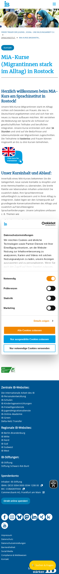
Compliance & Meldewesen (13, 555)
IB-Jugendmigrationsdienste (16, 410)
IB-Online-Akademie (11, 414)
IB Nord (5, 440)
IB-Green (6, 417)
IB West (5, 450)
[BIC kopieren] (23, 489)
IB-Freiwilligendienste (12, 407)
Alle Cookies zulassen (29, 330)
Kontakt (8, 47)
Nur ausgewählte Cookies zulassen (29, 339)
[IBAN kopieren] (42, 485)
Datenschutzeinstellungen (13, 543)
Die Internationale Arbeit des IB (17, 392)
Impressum (6, 535)
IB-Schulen (7, 399)
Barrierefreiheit (8, 547)
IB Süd (4, 443)
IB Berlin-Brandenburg (13, 432)
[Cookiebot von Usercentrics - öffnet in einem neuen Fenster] (42, 224)
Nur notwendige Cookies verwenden (30, 348)
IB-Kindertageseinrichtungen (16, 403)
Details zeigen (41, 320)
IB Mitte (5, 436)
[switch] (50, 288)
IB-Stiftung (6, 462)
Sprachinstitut (8, 37)
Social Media (7, 551)
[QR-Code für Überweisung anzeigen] (44, 492)
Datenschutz (7, 539)
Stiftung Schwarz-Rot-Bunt (15, 466)
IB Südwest (7, 447)
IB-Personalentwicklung (13, 396)
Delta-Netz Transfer (11, 421)
